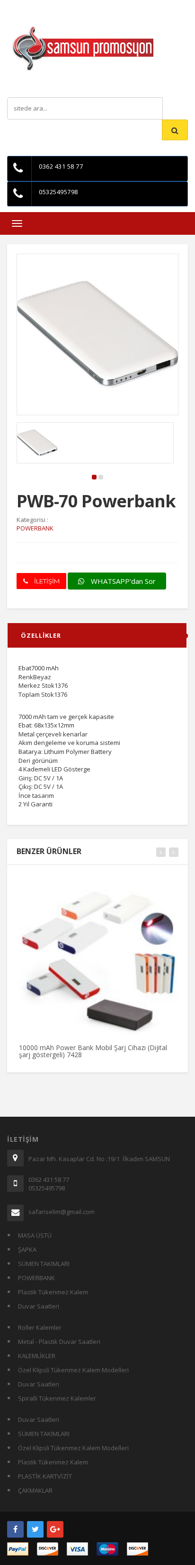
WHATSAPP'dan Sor (122, 581)
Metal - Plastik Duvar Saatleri (59, 1341)
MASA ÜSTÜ (35, 1235)
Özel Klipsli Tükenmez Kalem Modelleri (73, 1370)
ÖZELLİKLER (41, 635)
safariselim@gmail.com (61, 1211)
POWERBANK (36, 1278)
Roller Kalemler (40, 1327)
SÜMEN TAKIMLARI (44, 1263)
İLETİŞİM (46, 581)
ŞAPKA (27, 1249)
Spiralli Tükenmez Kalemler (57, 1398)
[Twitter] (35, 1529)
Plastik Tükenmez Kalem (53, 1292)
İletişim (102, 7)
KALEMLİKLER (36, 1355)
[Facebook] (15, 1529)
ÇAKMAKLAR (35, 1490)
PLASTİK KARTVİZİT (45, 1476)
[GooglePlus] (55, 1529)
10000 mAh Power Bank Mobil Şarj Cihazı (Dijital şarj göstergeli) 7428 (93, 1051)
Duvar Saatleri (38, 1306)
